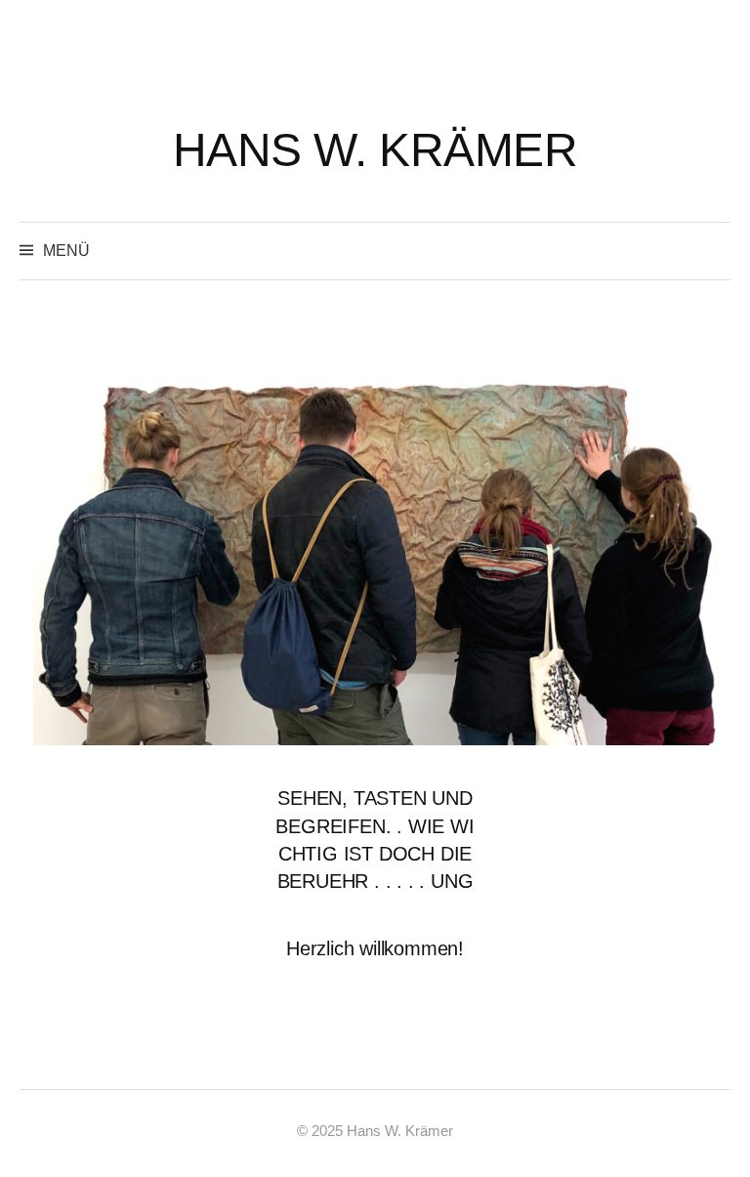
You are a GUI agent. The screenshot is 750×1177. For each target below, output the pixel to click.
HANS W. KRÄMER (375, 150)
